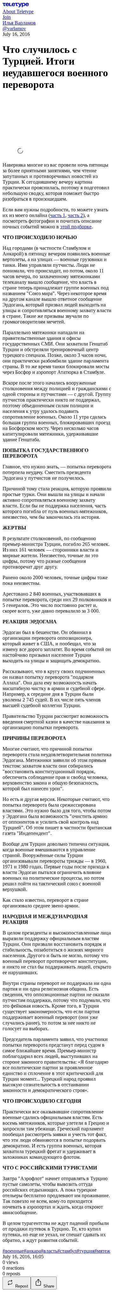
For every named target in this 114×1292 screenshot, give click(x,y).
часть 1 (57, 215)
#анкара (32, 1251)
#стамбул (67, 1251)
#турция (85, 1251)
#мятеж (102, 1251)
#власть (49, 1251)
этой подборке (76, 226)
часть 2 (75, 215)
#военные (13, 1251)
